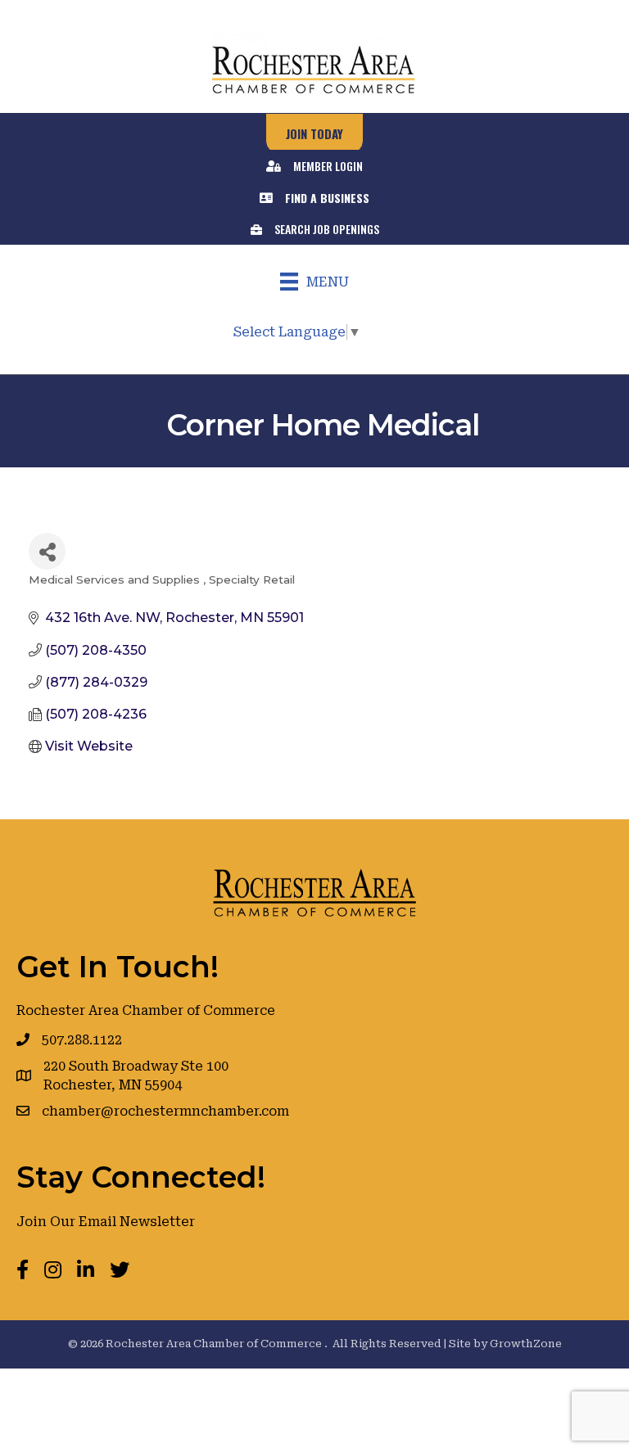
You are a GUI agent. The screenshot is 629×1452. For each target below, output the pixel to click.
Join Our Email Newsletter (105, 1221)
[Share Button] (47, 551)
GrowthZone (526, 1343)
